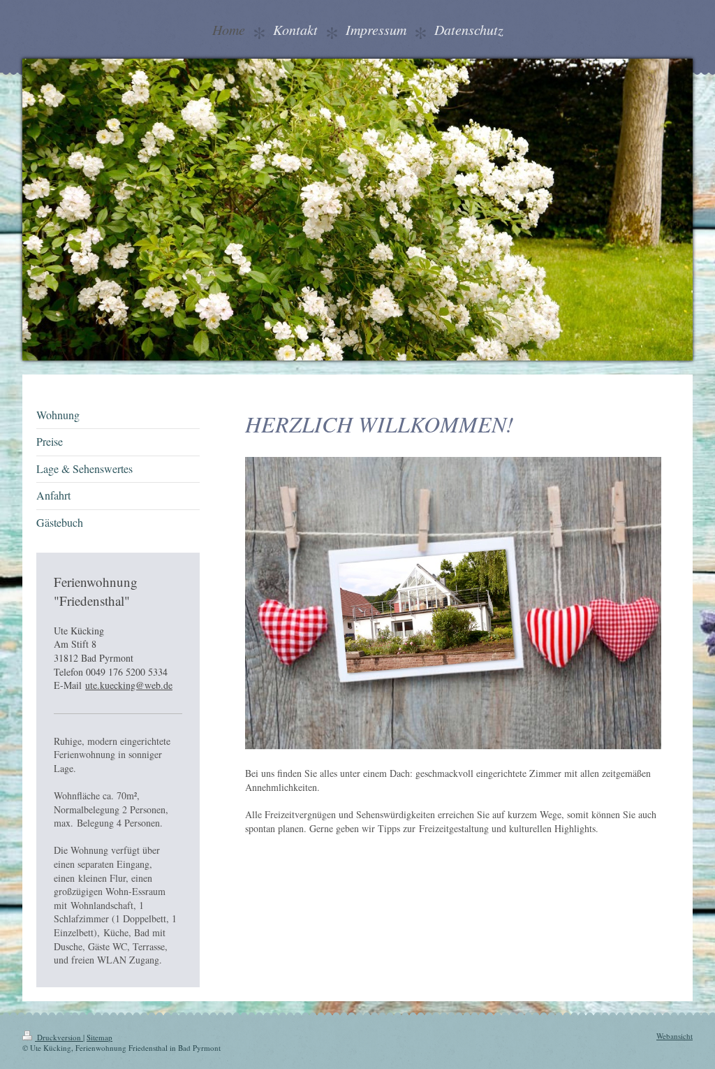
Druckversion (59, 1037)
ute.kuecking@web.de (128, 685)
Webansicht (674, 1036)
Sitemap (99, 1037)
